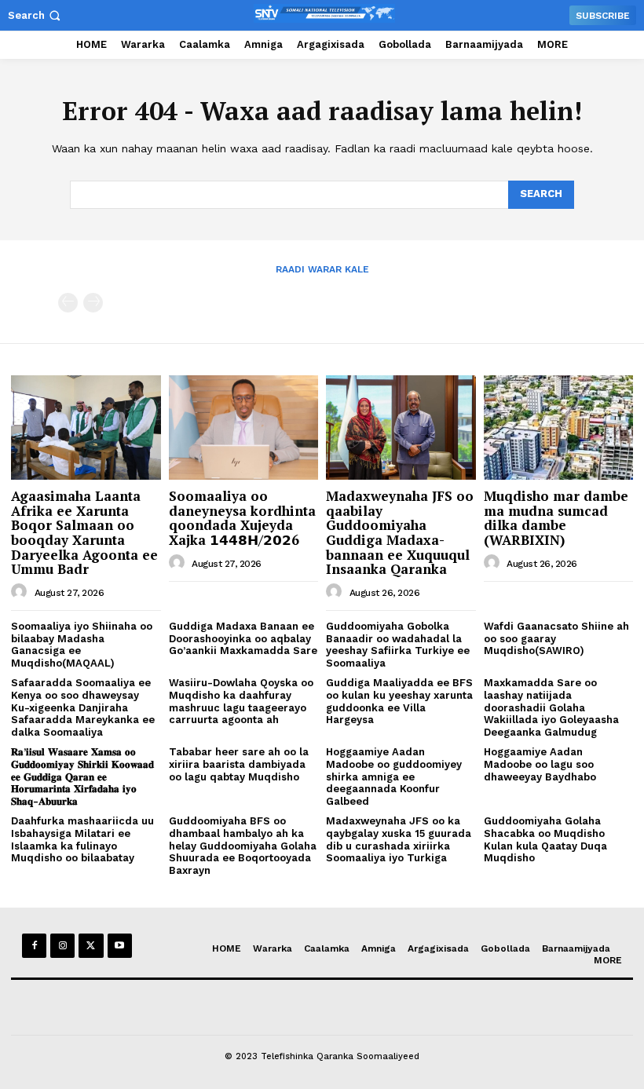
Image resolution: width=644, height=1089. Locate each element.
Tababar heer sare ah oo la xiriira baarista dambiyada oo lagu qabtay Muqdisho (239, 764)
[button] (36, 15)
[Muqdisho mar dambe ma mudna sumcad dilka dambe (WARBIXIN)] (559, 427)
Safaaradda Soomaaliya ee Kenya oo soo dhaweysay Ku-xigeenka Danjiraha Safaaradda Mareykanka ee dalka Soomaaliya (83, 707)
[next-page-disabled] (93, 302)
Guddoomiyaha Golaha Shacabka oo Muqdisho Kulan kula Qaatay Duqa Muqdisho (545, 839)
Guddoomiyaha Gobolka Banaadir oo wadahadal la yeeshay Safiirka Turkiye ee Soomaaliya (398, 644)
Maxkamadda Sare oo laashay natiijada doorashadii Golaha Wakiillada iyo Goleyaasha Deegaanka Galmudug (551, 707)
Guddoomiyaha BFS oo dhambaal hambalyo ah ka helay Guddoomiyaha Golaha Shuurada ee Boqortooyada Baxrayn (243, 845)
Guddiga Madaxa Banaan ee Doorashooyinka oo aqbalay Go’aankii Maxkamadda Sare (243, 638)
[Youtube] (120, 946)
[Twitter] (91, 946)
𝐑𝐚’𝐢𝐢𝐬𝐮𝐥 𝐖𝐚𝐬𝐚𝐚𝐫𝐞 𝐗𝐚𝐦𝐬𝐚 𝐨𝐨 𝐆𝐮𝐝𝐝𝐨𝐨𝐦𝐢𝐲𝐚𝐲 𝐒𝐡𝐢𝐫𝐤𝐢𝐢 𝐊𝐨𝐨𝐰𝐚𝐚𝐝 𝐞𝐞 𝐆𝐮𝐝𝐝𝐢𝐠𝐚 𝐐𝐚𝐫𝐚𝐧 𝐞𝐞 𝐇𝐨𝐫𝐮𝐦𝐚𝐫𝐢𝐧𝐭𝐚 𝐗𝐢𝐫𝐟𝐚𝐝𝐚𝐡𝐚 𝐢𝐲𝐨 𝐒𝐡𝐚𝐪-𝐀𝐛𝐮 (82, 776)
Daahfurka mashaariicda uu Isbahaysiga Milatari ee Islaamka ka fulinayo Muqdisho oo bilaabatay (82, 839)
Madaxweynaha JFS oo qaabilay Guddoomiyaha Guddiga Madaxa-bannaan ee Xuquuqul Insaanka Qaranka (400, 532)
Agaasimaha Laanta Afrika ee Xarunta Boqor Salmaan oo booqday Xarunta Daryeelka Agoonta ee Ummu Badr (84, 532)
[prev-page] (68, 302)
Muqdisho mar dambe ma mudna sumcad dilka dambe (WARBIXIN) (556, 518)
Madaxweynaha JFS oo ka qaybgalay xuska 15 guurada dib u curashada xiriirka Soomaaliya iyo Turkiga (398, 839)
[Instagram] (62, 946)
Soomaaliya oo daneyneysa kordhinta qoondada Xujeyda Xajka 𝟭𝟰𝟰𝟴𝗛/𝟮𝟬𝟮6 (242, 518)
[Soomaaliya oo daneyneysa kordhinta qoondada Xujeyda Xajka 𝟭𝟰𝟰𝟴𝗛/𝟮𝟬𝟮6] (244, 427)
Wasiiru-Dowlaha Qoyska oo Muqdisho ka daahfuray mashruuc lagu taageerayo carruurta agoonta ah (241, 701)
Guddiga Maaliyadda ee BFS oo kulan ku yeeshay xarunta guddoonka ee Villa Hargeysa (399, 701)
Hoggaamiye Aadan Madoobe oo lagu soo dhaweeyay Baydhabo (540, 764)
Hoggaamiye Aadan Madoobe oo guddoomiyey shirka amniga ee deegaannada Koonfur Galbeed (394, 776)
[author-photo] (21, 592)
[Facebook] (34, 946)
